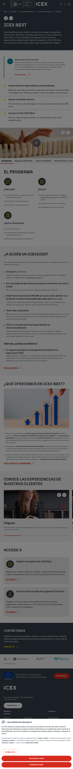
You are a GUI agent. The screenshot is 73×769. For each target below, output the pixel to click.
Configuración (10, 752)
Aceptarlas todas (36, 765)
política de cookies (32, 742)
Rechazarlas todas (36, 758)
